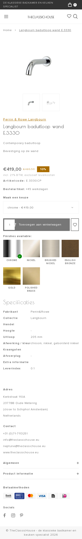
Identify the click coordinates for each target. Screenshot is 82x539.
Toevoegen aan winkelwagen (40, 224)
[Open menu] (6, 16)
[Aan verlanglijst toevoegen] (75, 224)
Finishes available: (17, 236)
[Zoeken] (76, 16)
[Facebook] (4, 515)
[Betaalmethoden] (8, 496)
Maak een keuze (16, 197)
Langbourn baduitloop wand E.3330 (45, 30)
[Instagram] (13, 515)
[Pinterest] (21, 515)
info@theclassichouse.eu (21, 440)
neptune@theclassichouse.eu (24, 446)
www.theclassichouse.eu (20, 452)
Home (7, 30)
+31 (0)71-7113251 (15, 433)
